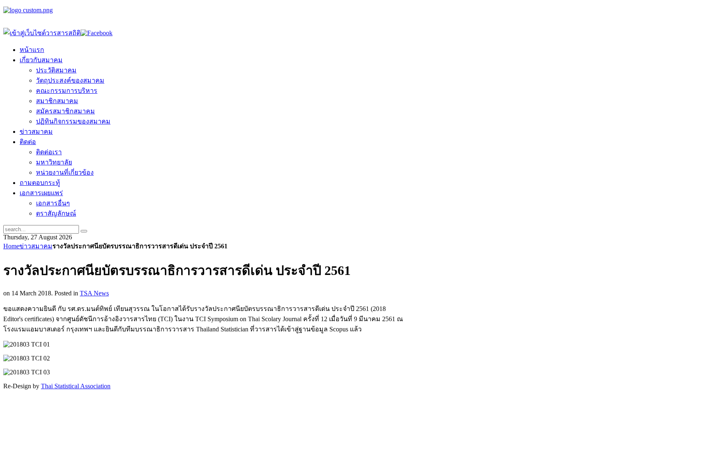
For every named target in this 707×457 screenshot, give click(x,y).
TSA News (94, 293)
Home (11, 246)
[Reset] (84, 231)
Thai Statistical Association (75, 386)
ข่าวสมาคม (35, 246)
